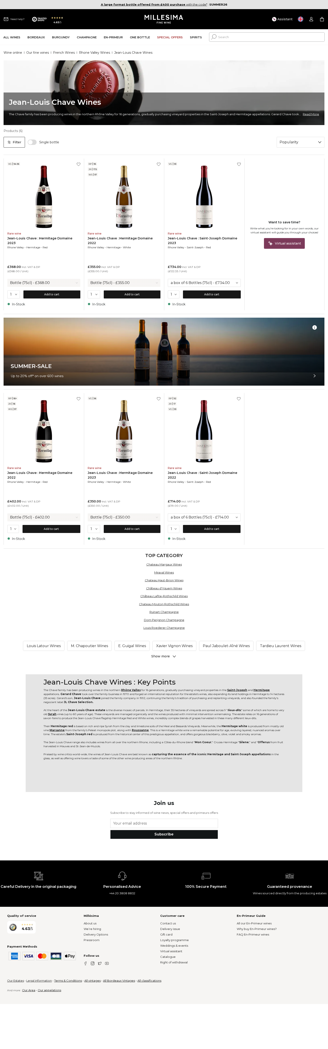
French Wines (64, 53)
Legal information (39, 980)
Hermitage (33, 247)
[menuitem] (11, 37)
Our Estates (15, 980)
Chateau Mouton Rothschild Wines (164, 604)
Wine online (13, 53)
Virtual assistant (171, 951)
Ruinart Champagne (164, 612)
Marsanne (57, 730)
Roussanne (140, 730)
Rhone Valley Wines (94, 53)
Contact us (168, 923)
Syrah (52, 714)
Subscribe (164, 834)
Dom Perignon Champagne (164, 620)
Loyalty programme (174, 940)
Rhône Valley (131, 690)
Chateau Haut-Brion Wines (164, 580)
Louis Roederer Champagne (164, 627)
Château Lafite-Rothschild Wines (164, 596)
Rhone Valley (15, 247)
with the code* (154, 4)
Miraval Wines (164, 572)
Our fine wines (37, 53)
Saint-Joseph (195, 247)
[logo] (164, 19)
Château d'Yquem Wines (164, 588)
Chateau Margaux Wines (164, 564)
